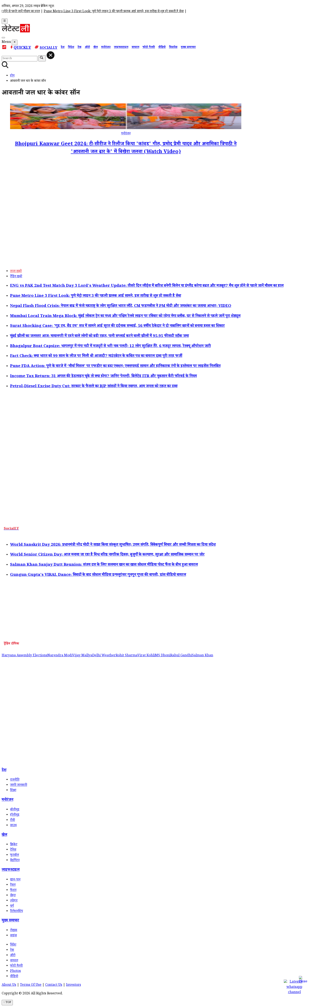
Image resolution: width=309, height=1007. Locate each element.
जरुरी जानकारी (18, 785)
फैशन (13, 890)
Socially (48, 48)
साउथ (13, 825)
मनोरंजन (106, 47)
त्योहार (13, 901)
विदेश (71, 47)
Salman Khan (202, 655)
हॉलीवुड (14, 815)
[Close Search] (50, 55)
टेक (79, 47)
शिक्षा (13, 790)
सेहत (13, 895)
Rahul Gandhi (181, 655)
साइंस (13, 935)
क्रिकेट (13, 844)
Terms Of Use (30, 985)
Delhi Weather (104, 655)
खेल (95, 47)
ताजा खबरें (16, 271)
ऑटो (87, 47)
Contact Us (53, 985)
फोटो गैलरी (149, 47)
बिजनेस (173, 47)
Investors (73, 985)
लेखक (13, 930)
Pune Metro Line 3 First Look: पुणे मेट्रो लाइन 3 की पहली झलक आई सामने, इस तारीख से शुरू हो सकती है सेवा (83, 11)
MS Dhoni (162, 655)
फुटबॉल (14, 855)
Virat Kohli (146, 655)
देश (63, 47)
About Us (9, 985)
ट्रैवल (13, 885)
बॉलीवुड (14, 810)
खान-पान (15, 880)
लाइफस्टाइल (121, 47)
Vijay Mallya (82, 655)
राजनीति (14, 780)
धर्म (12, 906)
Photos (15, 971)
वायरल (135, 47)
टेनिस (13, 850)
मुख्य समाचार (188, 47)
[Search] (3, 37)
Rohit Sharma (126, 655)
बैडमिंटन (15, 860)
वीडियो (162, 47)
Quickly (22, 48)
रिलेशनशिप (16, 911)
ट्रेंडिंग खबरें (16, 276)
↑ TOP (7, 1002)
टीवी (12, 820)
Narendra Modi (59, 655)
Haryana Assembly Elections (24, 655)
